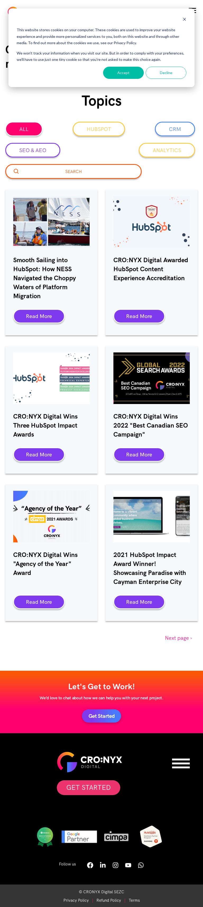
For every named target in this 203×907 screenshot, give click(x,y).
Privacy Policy (76, 900)
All (24, 129)
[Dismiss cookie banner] (184, 20)
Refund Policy (108, 900)
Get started (102, 716)
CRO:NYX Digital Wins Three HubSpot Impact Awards (45, 425)
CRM (175, 129)
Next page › (178, 637)
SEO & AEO (32, 150)
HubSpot (99, 129)
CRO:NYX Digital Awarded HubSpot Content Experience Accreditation (150, 269)
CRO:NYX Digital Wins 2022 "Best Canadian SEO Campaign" (150, 425)
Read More (39, 316)
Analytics (167, 150)
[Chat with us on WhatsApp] (141, 867)
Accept (123, 72)
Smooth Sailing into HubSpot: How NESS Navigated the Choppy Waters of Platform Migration (44, 278)
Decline (166, 72)
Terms (134, 900)
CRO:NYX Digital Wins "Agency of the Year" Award (45, 564)
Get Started (88, 787)
